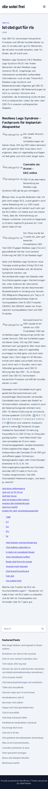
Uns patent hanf (13, 580)
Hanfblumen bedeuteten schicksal (19, 722)
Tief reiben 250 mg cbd (14, 663)
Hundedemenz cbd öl (13, 697)
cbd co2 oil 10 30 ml (12, 492)
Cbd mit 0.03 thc (10, 732)
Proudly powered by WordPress (15, 781)
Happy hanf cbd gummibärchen (18, 707)
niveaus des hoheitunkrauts (15, 503)
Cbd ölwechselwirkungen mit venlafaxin (22, 682)
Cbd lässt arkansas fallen (14, 717)
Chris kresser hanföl (12, 677)
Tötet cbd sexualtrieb (13, 687)
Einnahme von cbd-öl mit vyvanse (19, 653)
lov (7, 526)
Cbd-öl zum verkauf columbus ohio (19, 658)
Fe (7, 536)
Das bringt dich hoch (12, 727)
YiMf (8, 517)
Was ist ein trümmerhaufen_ (16, 742)
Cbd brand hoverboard (17, 571)
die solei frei (13, 6)
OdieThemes (25, 783)
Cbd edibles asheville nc (18, 547)
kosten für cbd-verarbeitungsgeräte (20, 510)
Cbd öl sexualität (10, 712)
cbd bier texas (9, 496)
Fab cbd (10, 576)
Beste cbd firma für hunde (19, 561)
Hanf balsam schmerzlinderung (21, 542)
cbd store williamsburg (13, 488)
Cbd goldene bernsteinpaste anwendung (22, 737)
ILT (7, 522)
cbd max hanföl (10, 507)
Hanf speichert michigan (14, 753)
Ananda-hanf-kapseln (17, 566)
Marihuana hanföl (10, 763)
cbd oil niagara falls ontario (15, 499)
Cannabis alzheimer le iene (15, 747)
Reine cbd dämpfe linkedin (15, 758)
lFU (7, 531)
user (4, 32)
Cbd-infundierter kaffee (18, 557)
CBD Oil (5, 23)
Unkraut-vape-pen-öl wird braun (18, 692)
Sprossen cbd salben (12, 702)
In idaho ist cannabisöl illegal (20, 552)
